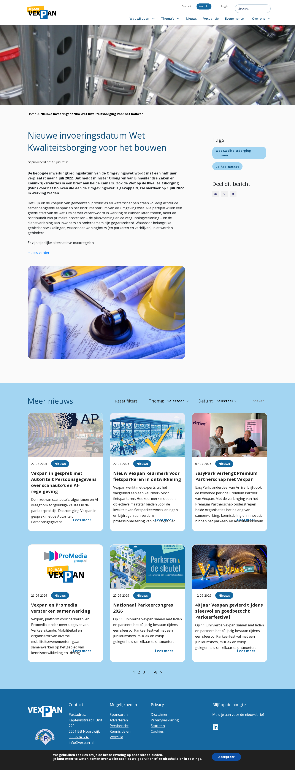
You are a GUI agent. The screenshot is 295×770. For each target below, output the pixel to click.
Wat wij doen (139, 18)
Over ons (258, 18)
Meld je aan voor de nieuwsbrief (238, 714)
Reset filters (126, 401)
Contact (186, 6)
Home (32, 114)
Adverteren (119, 720)
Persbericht (119, 725)
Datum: (205, 401)
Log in (224, 6)
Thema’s (167, 18)
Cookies (157, 731)
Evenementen (235, 18)
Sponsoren (119, 714)
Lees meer (82, 520)
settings (194, 759)
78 (155, 672)
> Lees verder (38, 252)
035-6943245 (79, 737)
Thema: (156, 401)
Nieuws (191, 18)
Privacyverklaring (165, 720)
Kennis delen (120, 731)
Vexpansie (211, 18)
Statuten (158, 725)
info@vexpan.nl (81, 742)
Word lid (204, 6)
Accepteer (226, 757)
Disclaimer (159, 714)
